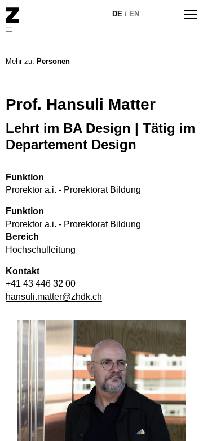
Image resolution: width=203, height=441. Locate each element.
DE (117, 14)
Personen (53, 61)
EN (134, 14)
